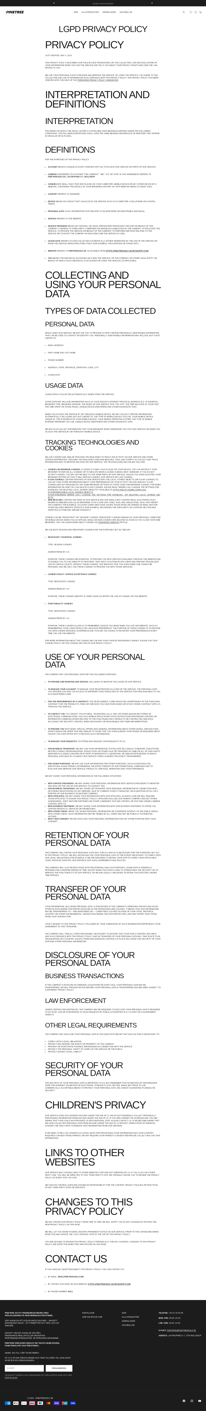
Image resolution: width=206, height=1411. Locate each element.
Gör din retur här (92, 1317)
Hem (76, 12)
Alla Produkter (90, 12)
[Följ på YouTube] (199, 1400)
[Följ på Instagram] (191, 1400)
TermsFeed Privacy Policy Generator (98, 80)
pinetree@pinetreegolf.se (181, 1330)
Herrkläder (109, 12)
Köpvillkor (88, 1313)
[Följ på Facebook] (183, 1400)
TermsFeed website (108, 522)
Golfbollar (126, 12)
